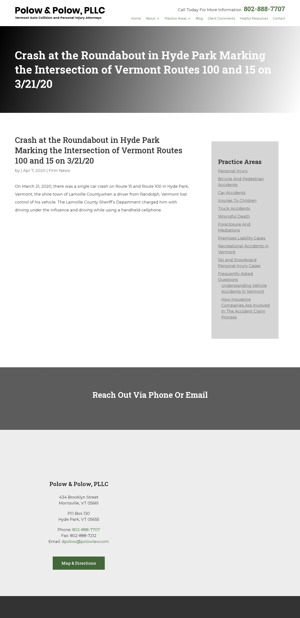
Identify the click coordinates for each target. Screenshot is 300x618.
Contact (279, 18)
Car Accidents (232, 192)
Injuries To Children (237, 200)
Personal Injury (233, 171)
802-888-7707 (264, 8)
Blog (199, 18)
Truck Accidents (234, 208)
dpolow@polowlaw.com (85, 541)
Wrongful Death (234, 216)
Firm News (59, 170)
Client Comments (221, 18)
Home (136, 18)
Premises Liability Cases (242, 238)
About (150, 18)
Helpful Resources (254, 18)
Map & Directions (78, 563)
